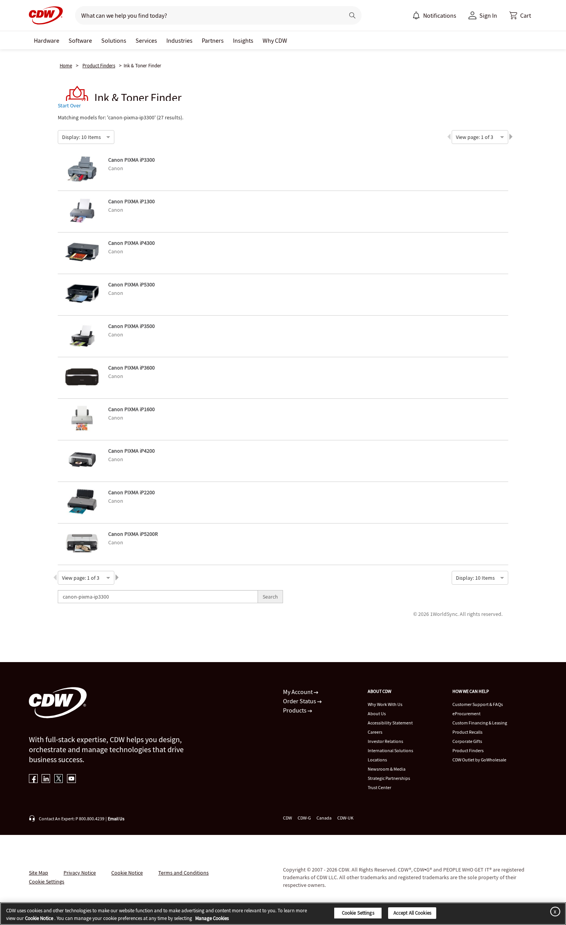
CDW (287, 818)
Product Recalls (467, 732)
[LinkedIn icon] (46, 779)
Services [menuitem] (146, 40)
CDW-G (304, 818)
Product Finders (98, 65)
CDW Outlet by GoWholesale (479, 760)
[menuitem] (416, 15)
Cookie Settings (358, 913)
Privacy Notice (80, 872)
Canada (324, 818)
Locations (377, 760)
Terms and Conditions (183, 872)
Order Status (300, 701)
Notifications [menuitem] (439, 15)
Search (270, 596)
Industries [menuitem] (179, 40)
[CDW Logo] (46, 15)
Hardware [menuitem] (46, 40)
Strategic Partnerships (389, 778)
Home (66, 65)
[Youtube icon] (71, 779)
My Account (298, 692)
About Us (377, 713)
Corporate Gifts (467, 741)
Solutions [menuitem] (113, 40)
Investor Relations (385, 741)
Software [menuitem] (80, 40)
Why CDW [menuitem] (275, 40)
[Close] (553, 911)
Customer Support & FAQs (477, 704)
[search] (206, 15)
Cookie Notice (127, 872)
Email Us (116, 818)
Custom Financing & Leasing (479, 723)
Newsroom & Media (386, 769)
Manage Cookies (212, 918)
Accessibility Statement (390, 723)
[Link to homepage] (46, 15)
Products (295, 710)
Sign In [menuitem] (488, 15)
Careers (375, 732)
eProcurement (466, 713)
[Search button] (352, 15)
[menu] (434, 15)
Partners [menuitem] (213, 40)
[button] (520, 15)
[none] (46, 40)
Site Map (38, 872)
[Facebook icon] (33, 779)
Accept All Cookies (412, 913)
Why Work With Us (385, 704)
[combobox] (62, 136)
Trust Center (379, 787)
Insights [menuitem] (243, 40)
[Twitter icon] (58, 779)
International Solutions (390, 750)
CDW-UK (345, 818)
